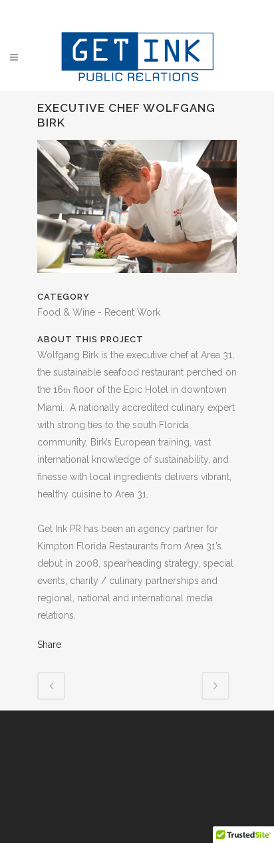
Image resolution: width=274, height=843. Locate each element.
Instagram (153, 12)
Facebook (102, 12)
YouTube (178, 12)
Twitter (127, 12)
